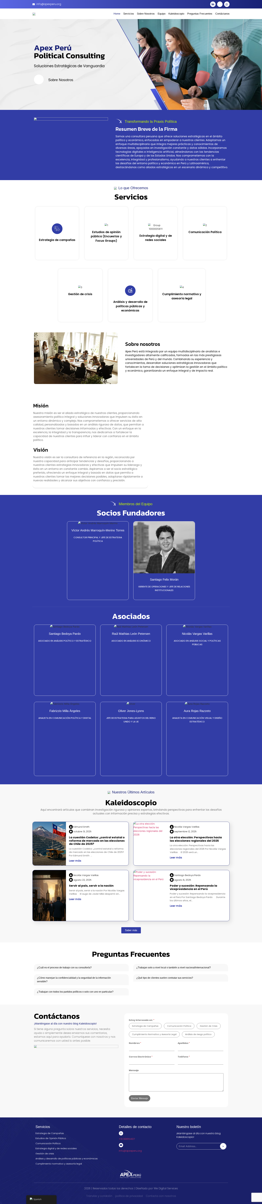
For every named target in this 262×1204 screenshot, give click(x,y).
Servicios (128, 13)
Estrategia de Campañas (145, 1026)
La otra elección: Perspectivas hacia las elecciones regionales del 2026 (196, 839)
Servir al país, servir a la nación (91, 886)
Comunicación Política (179, 1026)
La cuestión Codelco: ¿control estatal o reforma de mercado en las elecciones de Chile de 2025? (97, 840)
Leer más (75, 861)
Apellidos (184, 1043)
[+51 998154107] (121, 1133)
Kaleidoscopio (176, 13)
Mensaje (134, 1070)
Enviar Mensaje (139, 1098)
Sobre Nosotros (146, 13)
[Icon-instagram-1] (220, 4)
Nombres (135, 1043)
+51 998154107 (127, 1139)
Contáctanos (222, 13)
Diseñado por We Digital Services (157, 1188)
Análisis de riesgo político (198, 1034)
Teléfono (184, 1057)
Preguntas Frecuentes (199, 13)
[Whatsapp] (227, 4)
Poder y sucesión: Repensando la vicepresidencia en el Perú (193, 887)
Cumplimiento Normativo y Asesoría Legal (154, 1034)
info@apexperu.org (130, 1151)
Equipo (161, 13)
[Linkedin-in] (213, 4)
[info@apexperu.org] (121, 1145)
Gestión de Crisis (208, 1026)
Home (117, 13)
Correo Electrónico (141, 1057)
